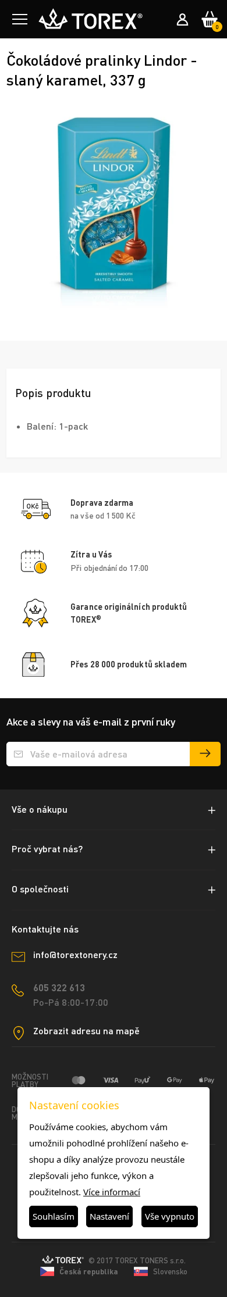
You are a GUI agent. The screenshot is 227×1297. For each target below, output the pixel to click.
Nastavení (109, 1216)
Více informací (111, 1192)
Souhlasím (54, 1216)
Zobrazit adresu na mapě (86, 1030)
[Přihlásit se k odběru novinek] (205, 754)
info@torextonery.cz (75, 954)
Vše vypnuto (169, 1216)
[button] (19, 19)
